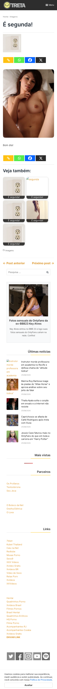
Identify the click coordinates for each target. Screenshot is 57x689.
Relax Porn (12, 576)
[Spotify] (46, 659)
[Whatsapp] (19, 60)
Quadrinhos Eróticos (17, 616)
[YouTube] (37, 659)
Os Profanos (13, 483)
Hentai (10, 598)
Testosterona (13, 487)
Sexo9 (10, 558)
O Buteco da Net (15, 505)
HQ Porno (12, 619)
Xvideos (11, 580)
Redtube (11, 551)
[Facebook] (30, 60)
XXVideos (12, 583)
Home (5, 16)
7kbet (9, 540)
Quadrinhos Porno (16, 601)
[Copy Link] (8, 60)
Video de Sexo (14, 573)
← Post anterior (14, 263)
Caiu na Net (13, 548)
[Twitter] (11, 659)
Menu (51, 5)
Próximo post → (43, 263)
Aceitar (28, 685)
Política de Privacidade (41, 679)
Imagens (14, 16)
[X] (41, 60)
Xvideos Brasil (14, 605)
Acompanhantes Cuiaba (19, 630)
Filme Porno (13, 623)
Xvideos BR (12, 569)
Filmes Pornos (14, 608)
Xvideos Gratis (14, 633)
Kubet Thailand (14, 544)
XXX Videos (13, 562)
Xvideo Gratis (13, 565)
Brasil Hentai (13, 612)
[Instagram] (28, 659)
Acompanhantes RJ (16, 626)
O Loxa (10, 512)
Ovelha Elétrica (14, 508)
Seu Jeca (11, 490)
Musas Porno (13, 555)
